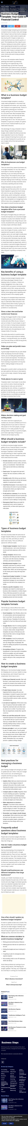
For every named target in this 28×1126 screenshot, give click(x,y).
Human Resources (13, 1076)
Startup (21, 1086)
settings (17, 1120)
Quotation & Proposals (22, 1080)
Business (3, 1075)
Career (3, 1077)
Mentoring (13, 1090)
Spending (21, 1084)
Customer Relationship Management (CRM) (4, 1083)
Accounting (12, 6)
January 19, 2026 (12, 1011)
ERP (2, 1089)
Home (2, 6)
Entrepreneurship (5, 1087)
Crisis (2, 1079)
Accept (4, 1123)
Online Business (21, 1070)
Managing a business (13, 1085)
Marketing (13, 1088)
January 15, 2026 (12, 1023)
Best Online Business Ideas (15, 1021)
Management (13, 1083)
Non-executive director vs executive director (12, 1053)
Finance (3, 1091)
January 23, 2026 (12, 999)
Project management (22, 1077)
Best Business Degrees (15, 1009)
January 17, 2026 (12, 1017)
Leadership (13, 1081)
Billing (2, 1073)
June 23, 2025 (4, 22)
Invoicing (12, 1079)
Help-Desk (13, 1071)
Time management (22, 1091)
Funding (12, 1069)
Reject (11, 1123)
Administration (5, 1071)
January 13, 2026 (12, 1030)
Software (7, 6)
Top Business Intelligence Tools (17, 1015)
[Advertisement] (14, 904)
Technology (22, 1088)
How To (12, 1073)
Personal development (22, 1073)
